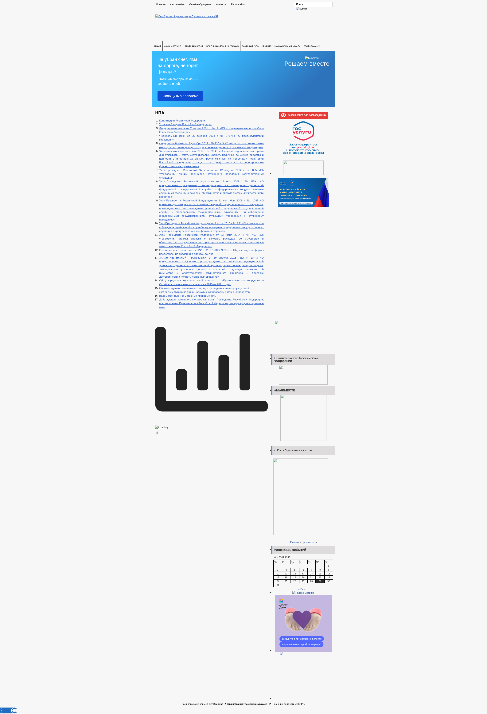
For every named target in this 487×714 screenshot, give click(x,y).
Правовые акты (250, 45)
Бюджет (267, 45)
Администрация (172, 45)
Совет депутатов (194, 45)
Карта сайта (238, 4)
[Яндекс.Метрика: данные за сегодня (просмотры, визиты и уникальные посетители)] (303, 593)
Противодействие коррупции (222, 45)
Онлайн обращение (200, 4)
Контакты (221, 4)
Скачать (294, 542)
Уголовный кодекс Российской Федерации (185, 124)
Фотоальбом (177, 4)
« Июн (301, 589)
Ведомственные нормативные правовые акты (187, 295)
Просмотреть (309, 542)
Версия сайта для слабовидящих (306, 115)
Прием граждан (312, 45)
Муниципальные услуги (287, 45)
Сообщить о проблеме (180, 96)
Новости (161, 4)
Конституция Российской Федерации (182, 120)
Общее (157, 45)
